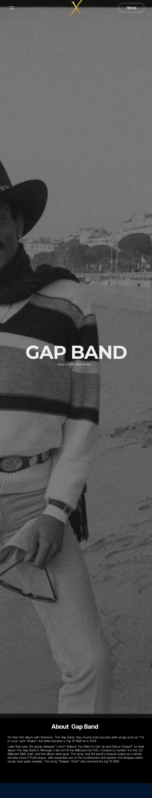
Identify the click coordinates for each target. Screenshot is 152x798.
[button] (12, 8)
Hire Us (131, 8)
